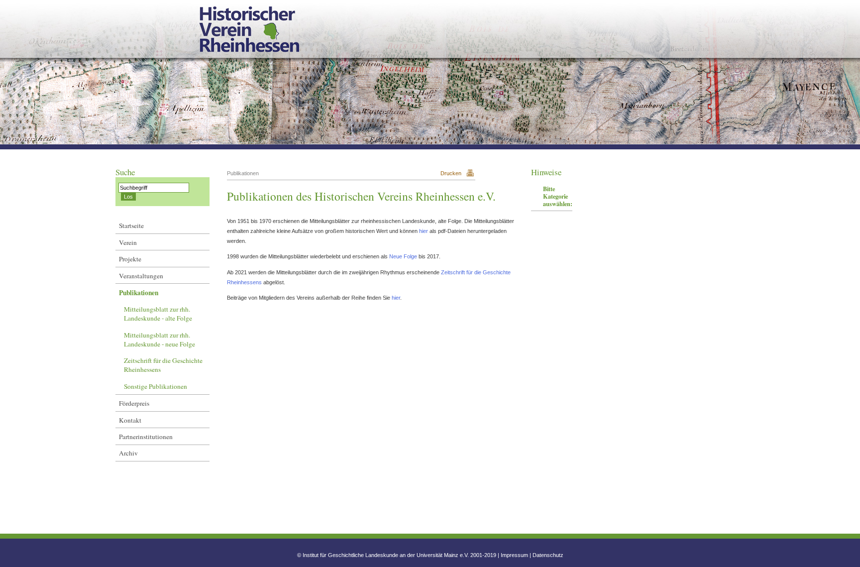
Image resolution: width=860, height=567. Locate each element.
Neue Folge (404, 256)
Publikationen (138, 293)
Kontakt (130, 420)
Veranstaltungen (141, 275)
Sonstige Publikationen (155, 386)
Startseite (131, 225)
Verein (128, 242)
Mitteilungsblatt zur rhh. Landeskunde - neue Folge (159, 339)
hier (424, 231)
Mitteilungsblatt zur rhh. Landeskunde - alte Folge (158, 314)
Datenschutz (548, 555)
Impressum (514, 555)
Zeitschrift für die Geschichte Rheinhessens (163, 365)
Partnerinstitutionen (146, 436)
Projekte (130, 258)
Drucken (450, 173)
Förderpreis (134, 403)
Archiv (128, 453)
